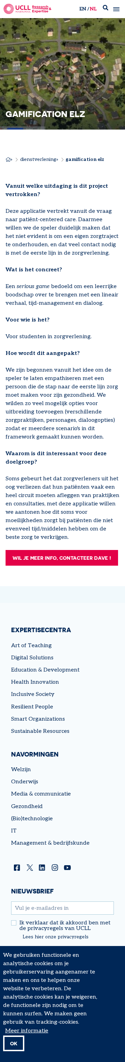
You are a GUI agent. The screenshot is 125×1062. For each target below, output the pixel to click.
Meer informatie (26, 1031)
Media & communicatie (41, 794)
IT (14, 831)
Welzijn (21, 769)
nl (93, 9)
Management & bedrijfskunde (50, 843)
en (82, 9)
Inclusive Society (33, 694)
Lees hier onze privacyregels (56, 937)
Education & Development (45, 670)
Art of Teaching (31, 645)
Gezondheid (27, 806)
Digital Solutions (32, 657)
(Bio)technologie (32, 818)
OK (13, 1043)
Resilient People (32, 707)
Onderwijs (24, 781)
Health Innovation (35, 682)
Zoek (105, 9)
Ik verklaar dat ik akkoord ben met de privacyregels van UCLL (64, 925)
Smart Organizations (38, 719)
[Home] (27, 9)
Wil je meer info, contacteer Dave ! (61, 558)
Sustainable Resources (40, 731)
